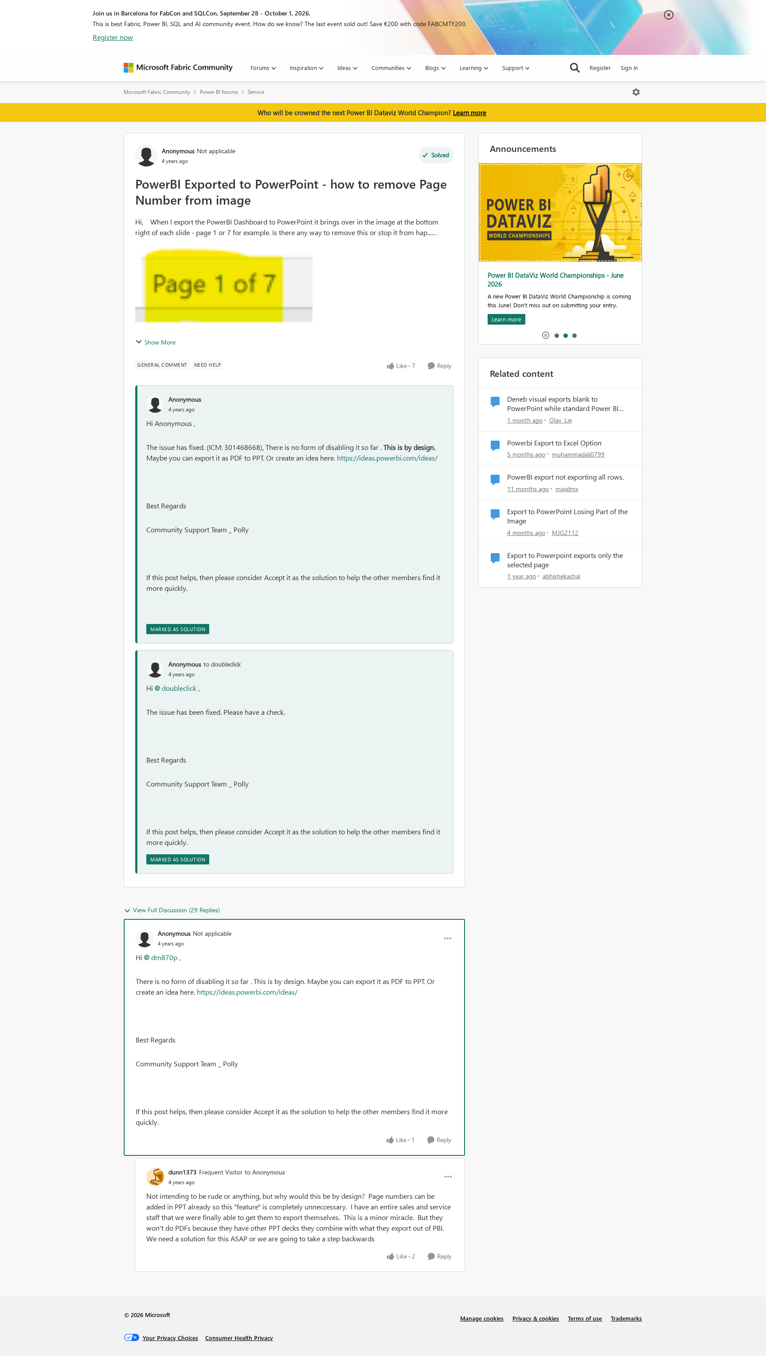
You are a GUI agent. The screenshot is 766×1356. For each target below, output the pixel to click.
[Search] (575, 67)
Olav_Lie (560, 420)
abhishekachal (561, 576)
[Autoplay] (546, 335)
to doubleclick (222, 664)
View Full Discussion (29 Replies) (176, 910)
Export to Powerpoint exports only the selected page (565, 560)
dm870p (164, 957)
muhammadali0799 (578, 454)
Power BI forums (219, 92)
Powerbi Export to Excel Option (554, 442)
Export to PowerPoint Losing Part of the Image (567, 516)
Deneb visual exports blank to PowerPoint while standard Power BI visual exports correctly (562, 404)
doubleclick (179, 688)
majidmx (566, 488)
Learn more (469, 112)
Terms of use (585, 1318)
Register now (113, 37)
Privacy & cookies (535, 1318)
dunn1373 (182, 1172)
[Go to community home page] (178, 68)
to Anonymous (265, 1172)
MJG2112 (565, 532)
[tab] (556, 335)
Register (600, 67)
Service (256, 92)
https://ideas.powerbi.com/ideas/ (387, 457)
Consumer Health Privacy (239, 1337)
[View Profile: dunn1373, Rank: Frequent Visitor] (155, 1177)
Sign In (629, 67)
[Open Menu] (636, 92)
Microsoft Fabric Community (157, 92)
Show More (160, 342)
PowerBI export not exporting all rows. (565, 477)
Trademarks (626, 1318)
